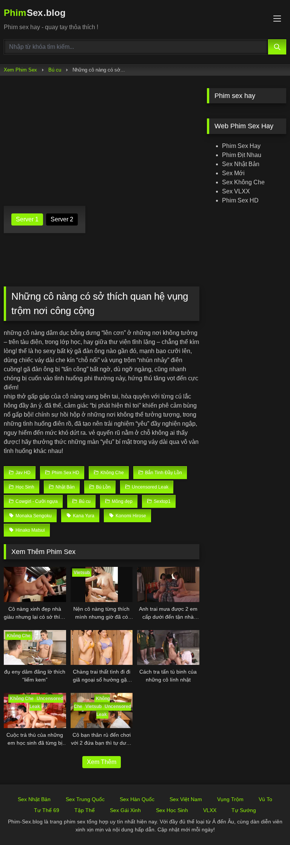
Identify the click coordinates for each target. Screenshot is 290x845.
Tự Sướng (243, 810)
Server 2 (62, 219)
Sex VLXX (236, 191)
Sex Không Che (243, 182)
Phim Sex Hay (241, 146)
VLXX (209, 810)
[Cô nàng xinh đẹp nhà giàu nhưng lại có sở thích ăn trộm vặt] (35, 584)
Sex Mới (233, 173)
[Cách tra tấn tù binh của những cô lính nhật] (168, 647)
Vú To (265, 799)
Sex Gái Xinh (125, 810)
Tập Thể (84, 810)
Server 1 (27, 219)
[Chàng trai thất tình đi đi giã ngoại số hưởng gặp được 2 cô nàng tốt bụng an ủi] (102, 647)
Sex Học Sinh (172, 810)
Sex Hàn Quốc (137, 799)
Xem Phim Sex (20, 70)
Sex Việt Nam (186, 799)
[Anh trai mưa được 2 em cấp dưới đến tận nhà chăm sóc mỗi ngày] (168, 584)
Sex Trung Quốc (85, 799)
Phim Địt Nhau (241, 155)
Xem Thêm (101, 762)
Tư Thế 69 (46, 810)
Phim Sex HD (240, 200)
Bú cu (54, 70)
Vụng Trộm (230, 799)
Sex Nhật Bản (240, 164)
